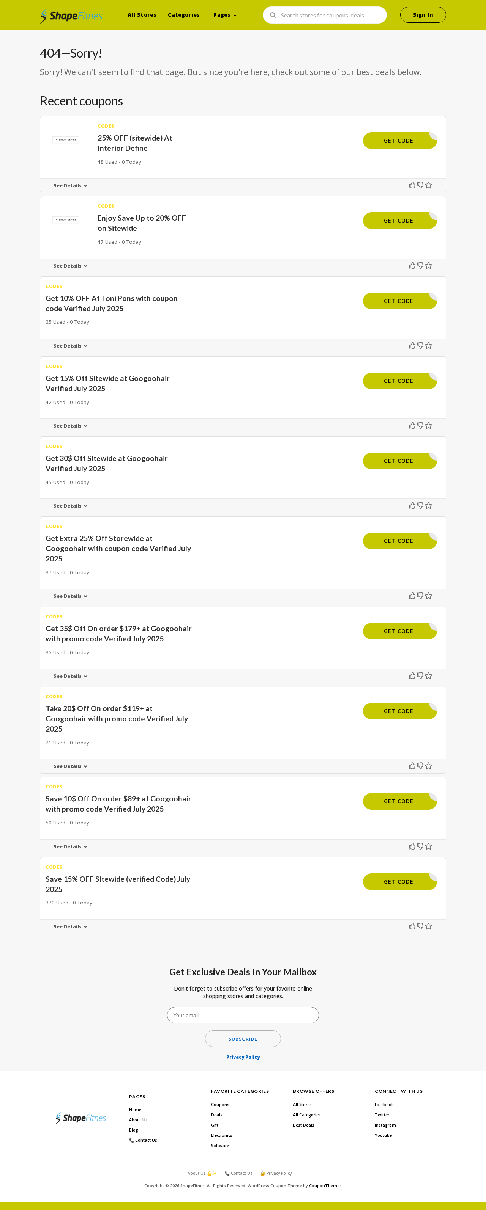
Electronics (221, 1135)
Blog (133, 1130)
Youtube (383, 1135)
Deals (216, 1115)
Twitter (382, 1115)
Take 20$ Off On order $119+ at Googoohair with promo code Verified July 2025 (117, 718)
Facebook (384, 1104)
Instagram (385, 1125)
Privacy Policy (243, 1057)
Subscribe (243, 1039)
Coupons (220, 1104)
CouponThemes (325, 1185)
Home (135, 1109)
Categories (184, 14)
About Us (138, 1119)
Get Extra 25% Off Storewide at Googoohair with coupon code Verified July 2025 (118, 548)
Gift (214, 1125)
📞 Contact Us (143, 1140)
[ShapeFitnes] (71, 16)
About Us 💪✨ (202, 1173)
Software (220, 1145)
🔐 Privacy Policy (276, 1173)
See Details (68, 185)
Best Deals (303, 1125)
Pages (221, 14)
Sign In (423, 14)
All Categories (307, 1115)
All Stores (142, 14)
